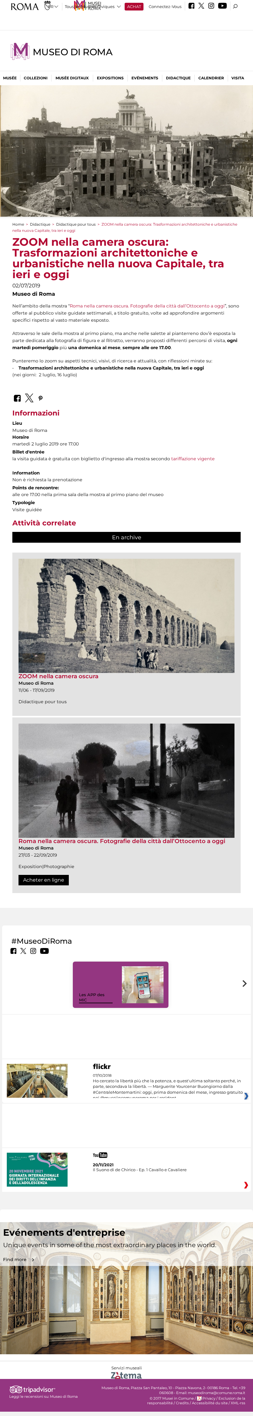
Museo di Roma (72, 52)
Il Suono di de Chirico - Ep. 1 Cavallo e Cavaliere (140, 1169)
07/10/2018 (168, 1087)
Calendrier (211, 78)
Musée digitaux (72, 78)
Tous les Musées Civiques (89, 6)
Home (18, 224)
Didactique (178, 78)
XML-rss (238, 1403)
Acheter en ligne (43, 880)
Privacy (208, 1398)
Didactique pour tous (76, 224)
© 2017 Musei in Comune (172, 1398)
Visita (237, 78)
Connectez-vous (165, 6)
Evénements (144, 78)
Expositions (110, 78)
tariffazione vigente (193, 459)
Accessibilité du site (210, 1403)
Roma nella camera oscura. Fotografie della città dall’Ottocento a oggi (147, 306)
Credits (182, 1403)
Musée (10, 78)
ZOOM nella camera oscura (58, 676)
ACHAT (134, 6)
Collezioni (36, 78)
